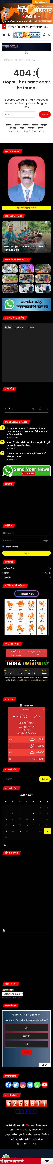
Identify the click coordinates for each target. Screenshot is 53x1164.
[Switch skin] (44, 36)
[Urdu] (12, 990)
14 (33, 819)
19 (20, 825)
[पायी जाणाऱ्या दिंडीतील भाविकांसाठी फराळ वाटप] (43, 268)
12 (20, 819)
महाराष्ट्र (44, 125)
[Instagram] (23, 1085)
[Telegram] (30, 1085)
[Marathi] (9, 990)
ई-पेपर (41, 131)
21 (33, 825)
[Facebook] (8, 1085)
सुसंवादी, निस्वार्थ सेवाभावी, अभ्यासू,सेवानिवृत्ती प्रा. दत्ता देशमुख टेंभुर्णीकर (28, 444)
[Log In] (8, 36)
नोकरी (22, 128)
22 (40, 825)
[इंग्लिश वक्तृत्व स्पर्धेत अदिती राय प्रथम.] (43, 278)
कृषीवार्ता (40, 128)
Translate (20, 997)
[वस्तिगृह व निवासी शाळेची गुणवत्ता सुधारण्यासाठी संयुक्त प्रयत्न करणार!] (10, 288)
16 (47, 819)
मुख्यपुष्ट (8, 125)
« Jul (4, 845)
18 (13, 825)
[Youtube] (44, 1085)
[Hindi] (6, 990)
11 (13, 819)
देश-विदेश (13, 128)
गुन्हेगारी (25, 125)
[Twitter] (15, 1085)
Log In (26, 553)
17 (6, 825)
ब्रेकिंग (17, 125)
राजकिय (35, 125)
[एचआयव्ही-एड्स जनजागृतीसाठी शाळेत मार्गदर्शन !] (10, 278)
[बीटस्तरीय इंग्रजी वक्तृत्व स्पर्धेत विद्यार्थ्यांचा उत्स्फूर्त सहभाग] (26, 278)
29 (40, 831)
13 (26, 819)
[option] (26, 237)
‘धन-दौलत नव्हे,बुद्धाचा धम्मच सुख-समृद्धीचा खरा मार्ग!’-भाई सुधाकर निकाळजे (23, 247)
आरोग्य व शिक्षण (14, 131)
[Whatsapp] (37, 1085)
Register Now (26, 593)
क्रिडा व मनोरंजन (30, 131)
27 (26, 831)
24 (6, 831)
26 (19, 831)
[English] (3, 990)
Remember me (11, 547)
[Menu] (3, 36)
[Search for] (49, 36)
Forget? (46, 541)
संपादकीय (31, 128)
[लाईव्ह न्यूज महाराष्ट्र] (26, 35)
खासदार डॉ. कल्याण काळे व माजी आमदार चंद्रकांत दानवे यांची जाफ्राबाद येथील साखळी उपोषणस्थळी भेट (27, 431)
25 (12, 831)
